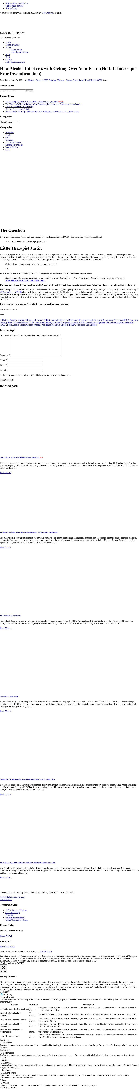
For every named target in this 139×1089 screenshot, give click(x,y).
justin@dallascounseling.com (12, 897)
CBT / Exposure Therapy (16, 910)
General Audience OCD (23, 322)
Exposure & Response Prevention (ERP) (111, 320)
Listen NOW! (6, 936)
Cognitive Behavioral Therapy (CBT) (33, 320)
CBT (45, 80)
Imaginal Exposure (69, 322)
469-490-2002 (6, 899)
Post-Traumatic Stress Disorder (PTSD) (58, 325)
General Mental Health (15, 917)
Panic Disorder (26, 325)
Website (3, 370)
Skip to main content (14, 6)
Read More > (5, 472)
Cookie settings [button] (7, 963)
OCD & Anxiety (12, 912)
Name (3, 360)
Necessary (7, 994)
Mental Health (90, 80)
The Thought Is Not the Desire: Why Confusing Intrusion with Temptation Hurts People (43, 104)
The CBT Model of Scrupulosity (19, 106)
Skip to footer (11, 8)
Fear (10, 322)
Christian (9, 140)
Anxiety (39, 80)
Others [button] (3, 1080)
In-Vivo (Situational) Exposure (92, 322)
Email (3, 365)
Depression (73, 320)
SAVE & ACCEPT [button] (8, 1088)
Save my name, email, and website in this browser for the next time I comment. (37, 375)
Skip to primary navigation (16, 3)
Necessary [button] (4, 992)
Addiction (30, 80)
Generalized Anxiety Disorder (47, 322)
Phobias (37, 325)
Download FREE (7, 947)
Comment (5, 355)
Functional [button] (4, 1040)
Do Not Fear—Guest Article (17, 109)
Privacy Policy (46, 951)
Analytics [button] (4, 1060)
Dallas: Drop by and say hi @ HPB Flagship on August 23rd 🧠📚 (34, 102)
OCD (99, 80)
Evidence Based (86, 320)
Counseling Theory (59, 320)
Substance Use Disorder (86, 325)
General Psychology (74, 80)
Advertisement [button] (6, 1070)
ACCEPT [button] (19, 963)
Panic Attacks (13, 325)
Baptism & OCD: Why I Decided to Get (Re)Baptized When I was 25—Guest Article (42, 111)
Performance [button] (5, 1050)
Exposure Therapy (56, 80)
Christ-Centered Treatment (16, 920)
